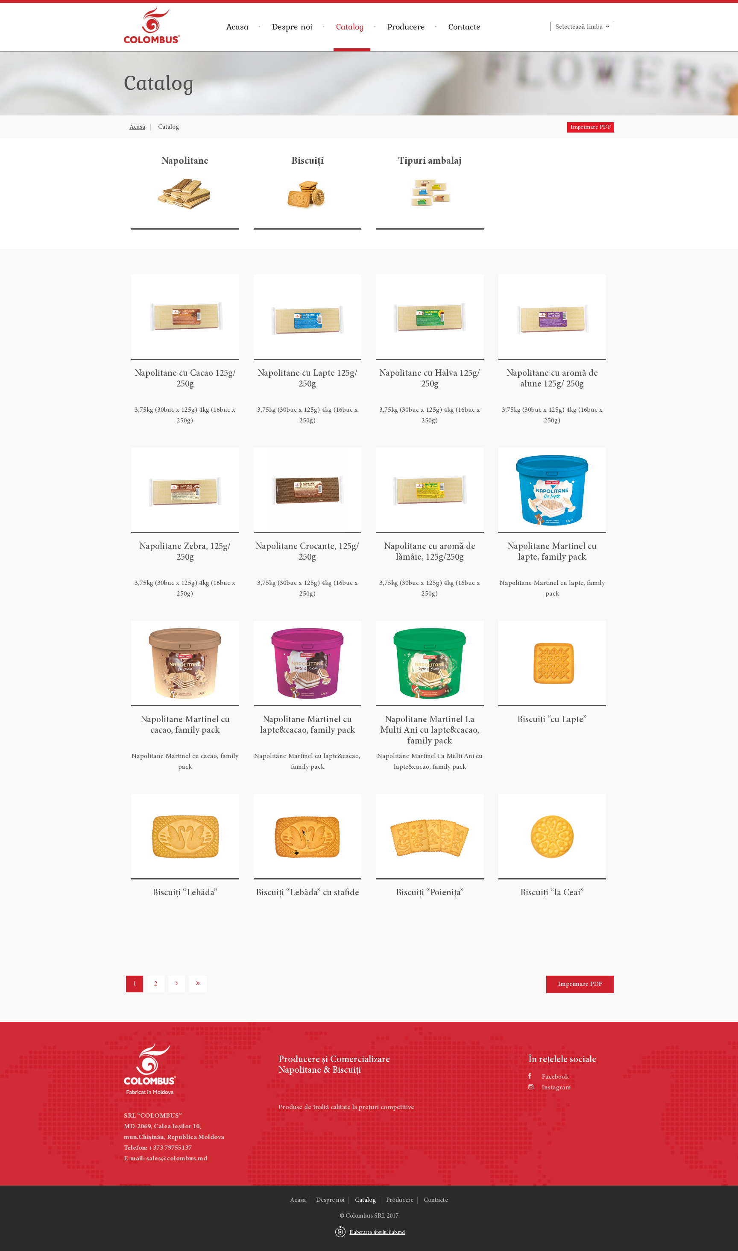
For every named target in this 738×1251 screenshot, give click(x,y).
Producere (406, 26)
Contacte (464, 26)
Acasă (137, 127)
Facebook (555, 1077)
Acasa (237, 26)
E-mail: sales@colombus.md (165, 1158)
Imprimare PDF (591, 127)
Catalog (350, 26)
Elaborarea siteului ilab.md (377, 1232)
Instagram (556, 1087)
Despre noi (292, 26)
